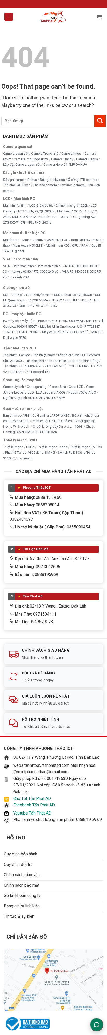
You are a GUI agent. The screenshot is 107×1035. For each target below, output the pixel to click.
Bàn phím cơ (12, 415)
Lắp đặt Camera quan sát (22, 165)
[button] (8, 17)
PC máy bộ (11, 321)
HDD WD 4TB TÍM (64, 300)
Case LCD (76, 387)
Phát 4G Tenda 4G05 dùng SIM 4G (30, 452)
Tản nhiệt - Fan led (16, 355)
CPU (75, 245)
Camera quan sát (15, 153)
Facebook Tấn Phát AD (34, 805)
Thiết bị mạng (13, 447)
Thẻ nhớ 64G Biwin (16, 185)
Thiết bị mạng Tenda (52, 447)
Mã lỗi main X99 (57, 245)
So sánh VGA (19, 277)
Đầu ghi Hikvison (52, 180)
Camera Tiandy (62, 159)
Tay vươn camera (72, 185)
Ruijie (30, 447)
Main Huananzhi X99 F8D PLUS (45, 240)
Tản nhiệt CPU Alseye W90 (22, 366)
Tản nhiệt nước (44, 355)
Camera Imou (71, 153)
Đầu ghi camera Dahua (20, 180)
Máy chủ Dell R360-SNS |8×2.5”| (65, 332)
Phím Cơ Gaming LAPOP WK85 (46, 415)
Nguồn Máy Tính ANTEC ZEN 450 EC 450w (34, 398)
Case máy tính (13, 387)
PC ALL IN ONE (28, 332)
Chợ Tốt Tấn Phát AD (32, 798)
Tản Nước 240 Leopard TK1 (30, 372)
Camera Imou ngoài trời (31, 159)
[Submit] (100, 121)
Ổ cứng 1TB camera (82, 180)
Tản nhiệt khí (34, 361)
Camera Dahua (87, 159)
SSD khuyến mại (38, 295)
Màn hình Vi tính (14, 206)
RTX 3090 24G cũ (46, 271)
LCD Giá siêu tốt (41, 206)
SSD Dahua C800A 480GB (73, 295)
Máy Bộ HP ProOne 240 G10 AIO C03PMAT (52, 321)
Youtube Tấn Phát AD (32, 813)
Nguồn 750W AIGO (82, 392)
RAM (85, 245)
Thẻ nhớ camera (45, 185)
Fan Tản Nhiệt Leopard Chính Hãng (72, 361)
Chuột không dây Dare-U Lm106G (58, 427)
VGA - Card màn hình (18, 266)
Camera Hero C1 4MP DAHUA (65, 165)
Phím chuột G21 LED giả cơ (52, 421)
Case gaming (36, 387)
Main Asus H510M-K (28, 245)
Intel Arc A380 (20, 271)
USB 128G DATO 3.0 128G (38, 306)
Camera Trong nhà (44, 153)
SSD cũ (17, 295)
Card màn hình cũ (49, 266)
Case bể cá (57, 387)
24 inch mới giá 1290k (72, 206)
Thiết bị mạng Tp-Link (86, 447)
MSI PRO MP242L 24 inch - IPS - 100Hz (40, 217)
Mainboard (11, 240)
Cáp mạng (25, 458)
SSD (6, 295)
